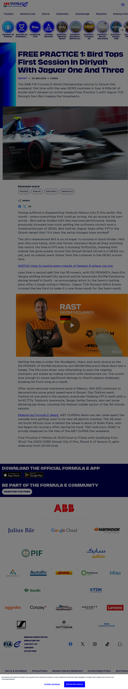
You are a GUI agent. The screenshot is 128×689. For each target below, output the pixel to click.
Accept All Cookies (74, 684)
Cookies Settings (52, 684)
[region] (64, 681)
